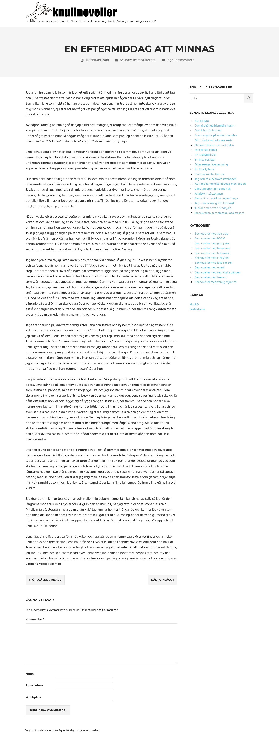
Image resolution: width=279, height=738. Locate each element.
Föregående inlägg (46, 580)
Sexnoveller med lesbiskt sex (213, 262)
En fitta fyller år (205, 169)
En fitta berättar (205, 159)
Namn (30, 674)
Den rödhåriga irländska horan (214, 125)
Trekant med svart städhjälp (213, 208)
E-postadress (34, 685)
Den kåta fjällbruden (208, 130)
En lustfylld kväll (205, 154)
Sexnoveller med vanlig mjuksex (216, 282)
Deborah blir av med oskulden (214, 145)
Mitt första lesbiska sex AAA (213, 140)
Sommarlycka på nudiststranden (216, 135)
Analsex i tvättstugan (209, 193)
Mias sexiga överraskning (211, 164)
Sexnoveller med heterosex (212, 248)
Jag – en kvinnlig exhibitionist (214, 203)
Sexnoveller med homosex (212, 253)
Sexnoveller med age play (211, 233)
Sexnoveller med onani (210, 267)
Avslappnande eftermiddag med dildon (220, 183)
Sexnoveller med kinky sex (212, 258)
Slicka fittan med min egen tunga (216, 198)
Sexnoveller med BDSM (210, 238)
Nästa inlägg (161, 580)
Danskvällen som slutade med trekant (219, 213)
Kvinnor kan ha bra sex (210, 174)
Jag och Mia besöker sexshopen (215, 179)
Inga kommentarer (180, 60)
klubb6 (194, 304)
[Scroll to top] (271, 730)
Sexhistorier (197, 309)
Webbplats (33, 697)
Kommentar (35, 619)
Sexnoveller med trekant (138, 60)
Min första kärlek (206, 150)
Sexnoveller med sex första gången (217, 272)
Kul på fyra (202, 121)
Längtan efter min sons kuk (213, 188)
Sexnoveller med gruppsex (212, 243)
